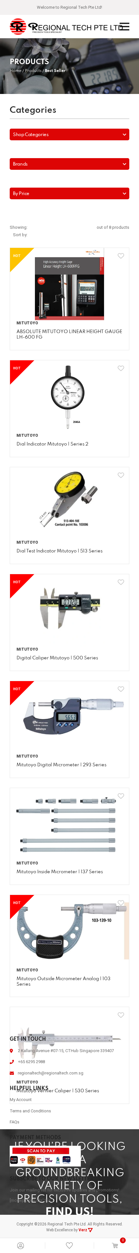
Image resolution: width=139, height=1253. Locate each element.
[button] (69, 129)
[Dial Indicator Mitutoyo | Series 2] (69, 429)
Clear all (69, 144)
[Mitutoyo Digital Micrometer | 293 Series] (69, 750)
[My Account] (20, 1245)
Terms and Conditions (30, 1144)
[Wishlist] (69, 1245)
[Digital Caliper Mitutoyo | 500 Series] (69, 643)
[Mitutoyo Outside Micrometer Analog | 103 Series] (69, 964)
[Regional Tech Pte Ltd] (66, 27)
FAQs (14, 1155)
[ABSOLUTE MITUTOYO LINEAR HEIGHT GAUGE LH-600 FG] (69, 317)
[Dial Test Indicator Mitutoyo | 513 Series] (69, 536)
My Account (21, 1132)
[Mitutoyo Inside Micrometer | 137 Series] (69, 857)
